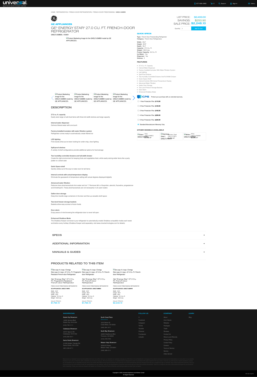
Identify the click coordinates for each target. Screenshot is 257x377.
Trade (165, 328)
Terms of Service (169, 348)
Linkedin (141, 337)
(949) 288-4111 (106, 350)
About (165, 317)
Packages (167, 326)
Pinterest (141, 331)
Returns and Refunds (170, 337)
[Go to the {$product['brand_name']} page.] (54, 18)
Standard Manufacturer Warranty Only (152, 124)
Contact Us (167, 334)
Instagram (142, 323)
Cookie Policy (168, 343)
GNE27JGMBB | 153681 (60, 35)
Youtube (141, 328)
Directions (104, 319)
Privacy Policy (168, 340)
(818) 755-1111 (68, 325)
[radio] (149, 102)
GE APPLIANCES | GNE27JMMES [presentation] (91, 288)
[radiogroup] (171, 113)
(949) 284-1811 (106, 327)
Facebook (142, 320)
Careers (166, 345)
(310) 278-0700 (106, 339)
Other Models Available (150, 130)
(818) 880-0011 (68, 337)
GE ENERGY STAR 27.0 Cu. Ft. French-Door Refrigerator (93, 29)
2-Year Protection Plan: (150, 106)
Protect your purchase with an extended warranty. (167, 97)
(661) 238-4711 (68, 348)
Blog (190, 317)
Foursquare (142, 334)
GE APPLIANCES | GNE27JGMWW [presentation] (123, 288)
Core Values (167, 320)
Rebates (166, 323)
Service (166, 351)
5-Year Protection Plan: (150, 120)
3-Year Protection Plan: (150, 110)
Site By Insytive (249, 373)
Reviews (166, 331)
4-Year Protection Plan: (150, 115)
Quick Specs (144, 33)
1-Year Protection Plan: (150, 101)
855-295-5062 (98, 362)
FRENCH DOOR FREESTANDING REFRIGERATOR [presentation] (64, 286)
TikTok (141, 326)
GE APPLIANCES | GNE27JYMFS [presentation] (60, 288)
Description (61, 107)
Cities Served (168, 354)
